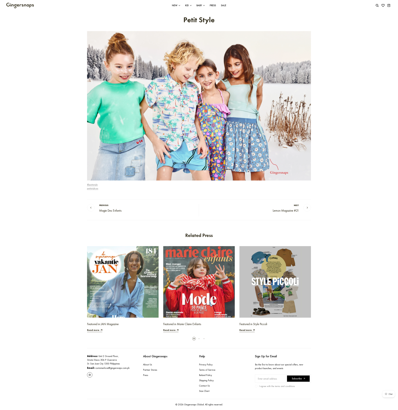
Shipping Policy (206, 380)
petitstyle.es (92, 188)
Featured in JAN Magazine (103, 324)
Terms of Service (207, 369)
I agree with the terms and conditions (277, 386)
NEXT (296, 205)
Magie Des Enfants (110, 211)
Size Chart (204, 391)
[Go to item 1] (194, 338)
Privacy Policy (206, 364)
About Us (147, 364)
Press (145, 375)
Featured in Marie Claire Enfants (182, 324)
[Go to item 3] (204, 338)
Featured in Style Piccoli (253, 324)
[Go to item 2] (199, 338)
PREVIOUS (103, 205)
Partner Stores (150, 369)
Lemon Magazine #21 (286, 211)
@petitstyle (92, 184)
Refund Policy (205, 375)
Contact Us (204, 385)
